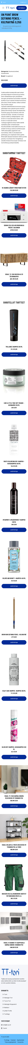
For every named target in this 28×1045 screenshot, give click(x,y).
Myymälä (22, 8)
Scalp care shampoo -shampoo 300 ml (14, 691)
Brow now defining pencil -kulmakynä (14, 634)
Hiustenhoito (5, 73)
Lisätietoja (14, 85)
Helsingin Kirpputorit (10, 1004)
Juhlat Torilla (8, 1011)
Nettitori (6, 1007)
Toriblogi (7, 1014)
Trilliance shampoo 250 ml (14, 347)
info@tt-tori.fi (23, 2)
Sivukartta (20, 1042)
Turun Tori (7, 1001)
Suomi (4, 2)
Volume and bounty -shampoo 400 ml (14, 578)
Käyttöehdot (20, 1040)
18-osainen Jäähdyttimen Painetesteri (14, 188)
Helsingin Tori (8, 998)
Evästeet (13, 1040)
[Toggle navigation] (3, 7)
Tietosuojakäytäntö (10, 1042)
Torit (5, 994)
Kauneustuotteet (14, 71)
